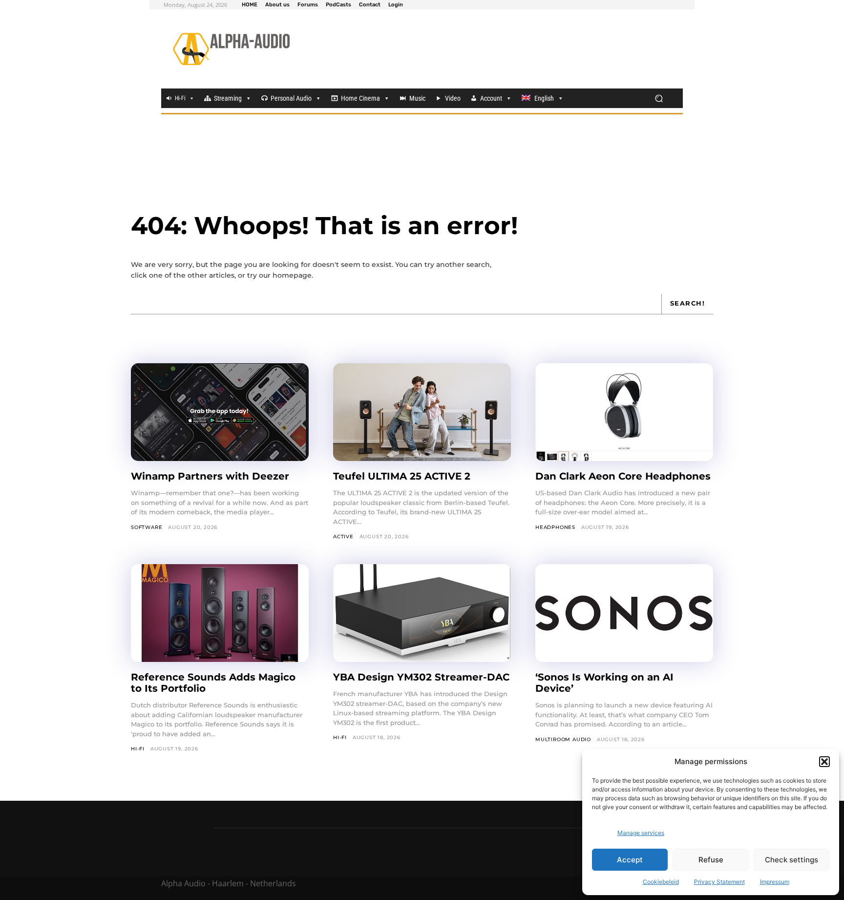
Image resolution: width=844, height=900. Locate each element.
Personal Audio (291, 98)
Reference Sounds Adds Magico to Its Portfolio (213, 682)
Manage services (640, 832)
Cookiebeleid (661, 881)
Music (417, 98)
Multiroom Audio (563, 739)
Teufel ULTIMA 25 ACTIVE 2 (401, 476)
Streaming (228, 98)
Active (343, 536)
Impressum (774, 881)
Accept (630, 859)
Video (453, 98)
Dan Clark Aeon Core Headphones (623, 476)
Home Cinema (360, 98)
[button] (824, 762)
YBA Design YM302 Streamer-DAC (421, 677)
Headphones (555, 527)
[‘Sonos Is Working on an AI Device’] (624, 613)
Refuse (710, 859)
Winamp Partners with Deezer (210, 476)
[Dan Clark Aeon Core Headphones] (624, 412)
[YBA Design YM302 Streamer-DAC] (422, 613)
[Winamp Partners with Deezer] (220, 412)
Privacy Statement (719, 881)
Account (491, 98)
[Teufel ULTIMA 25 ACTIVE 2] (422, 412)
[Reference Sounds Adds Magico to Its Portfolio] (220, 613)
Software (146, 527)
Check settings (791, 859)
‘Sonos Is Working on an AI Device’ (604, 682)
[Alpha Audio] (231, 49)
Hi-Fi (180, 98)
